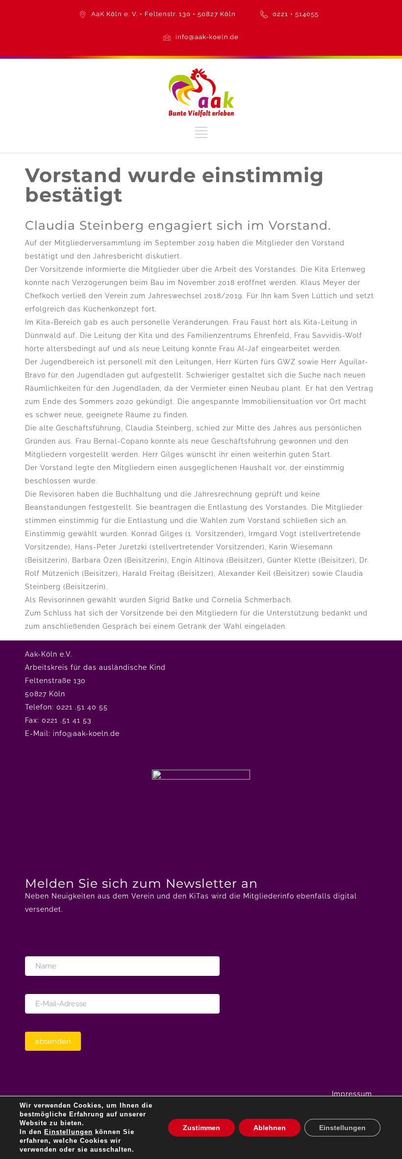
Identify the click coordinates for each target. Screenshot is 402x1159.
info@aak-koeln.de (207, 37)
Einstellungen (68, 1131)
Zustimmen (201, 1128)
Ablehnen (269, 1128)
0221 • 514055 (296, 14)
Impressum (352, 1094)
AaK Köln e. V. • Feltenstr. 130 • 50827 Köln (163, 14)
